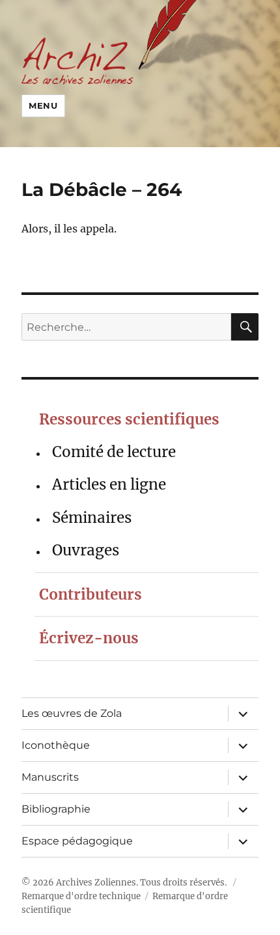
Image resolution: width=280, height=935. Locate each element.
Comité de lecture (114, 452)
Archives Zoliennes (96, 882)
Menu (43, 105)
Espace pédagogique (77, 841)
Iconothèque (55, 745)
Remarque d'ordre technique (81, 896)
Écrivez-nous (89, 638)
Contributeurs (90, 594)
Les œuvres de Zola (71, 713)
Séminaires (92, 518)
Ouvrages (85, 550)
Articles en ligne (109, 484)
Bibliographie (56, 809)
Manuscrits (50, 777)
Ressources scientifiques (129, 419)
